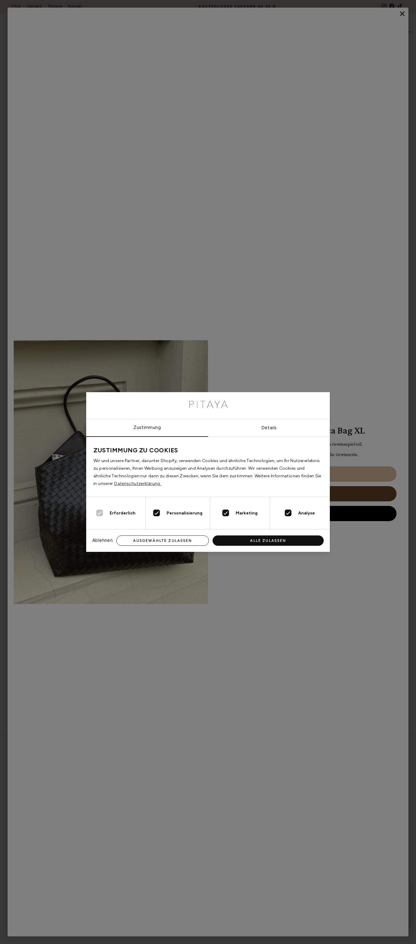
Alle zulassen (268, 540)
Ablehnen (102, 540)
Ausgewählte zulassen (162, 540)
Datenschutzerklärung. (137, 483)
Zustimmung (147, 427)
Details (269, 427)
